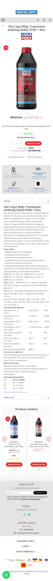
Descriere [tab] (7, 201)
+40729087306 (28, 529)
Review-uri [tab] (9, 397)
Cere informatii (36, 157)
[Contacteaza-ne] (38, 20)
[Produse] (3, 20)
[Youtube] (29, 514)
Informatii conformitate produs (15, 392)
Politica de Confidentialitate (30, 499)
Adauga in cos (33, 143)
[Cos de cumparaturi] (44, 20)
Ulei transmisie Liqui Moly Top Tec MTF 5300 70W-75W (38, 446)
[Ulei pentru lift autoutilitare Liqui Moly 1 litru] (14, 427)
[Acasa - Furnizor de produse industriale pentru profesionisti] (26, 12)
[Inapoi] (2, 26)
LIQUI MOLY (14, 442)
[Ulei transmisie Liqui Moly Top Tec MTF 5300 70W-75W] (38, 427)
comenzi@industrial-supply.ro (28, 533)
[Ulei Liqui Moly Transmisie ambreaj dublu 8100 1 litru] (26, 78)
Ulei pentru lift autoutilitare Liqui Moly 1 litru (14, 446)
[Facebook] (24, 514)
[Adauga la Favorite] (14, 470)
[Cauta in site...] (50, 20)
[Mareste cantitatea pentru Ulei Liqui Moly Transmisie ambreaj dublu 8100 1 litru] (21, 143)
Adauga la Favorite (17, 157)
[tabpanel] (26, 78)
